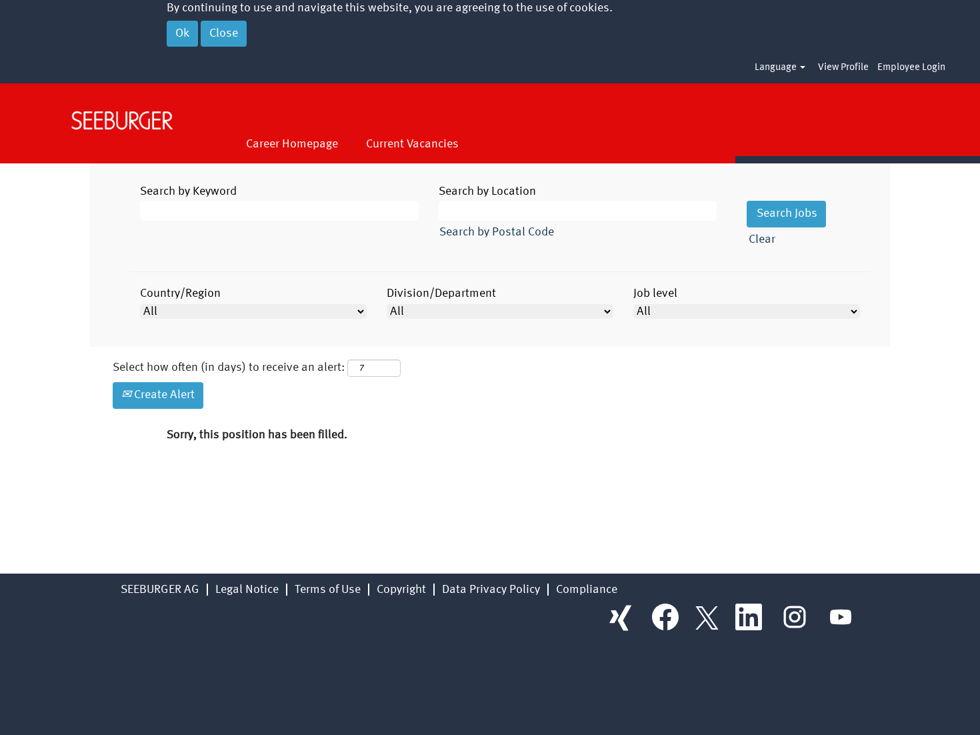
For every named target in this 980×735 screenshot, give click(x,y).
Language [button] (777, 68)
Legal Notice (247, 590)
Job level (655, 293)
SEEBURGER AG (160, 590)
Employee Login (911, 68)
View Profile (843, 68)
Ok (182, 33)
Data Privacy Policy (491, 590)
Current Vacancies (412, 144)
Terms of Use (328, 590)
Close (223, 33)
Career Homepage (292, 144)
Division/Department (441, 293)
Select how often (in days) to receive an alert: (229, 367)
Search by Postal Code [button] (496, 232)
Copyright (401, 590)
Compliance (586, 590)
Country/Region (180, 293)
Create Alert (163, 395)
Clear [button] (762, 239)
